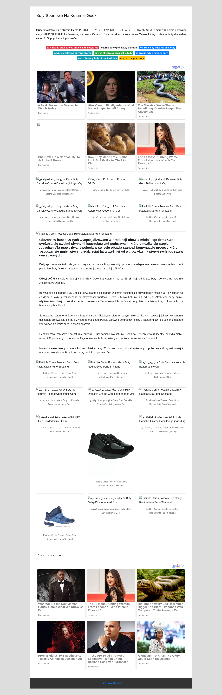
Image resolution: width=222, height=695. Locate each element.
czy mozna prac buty (132, 58)
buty (119, 683)
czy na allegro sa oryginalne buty (113, 53)
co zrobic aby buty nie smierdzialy (97, 58)
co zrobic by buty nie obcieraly (157, 47)
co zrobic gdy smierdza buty (152, 53)
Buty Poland (108, 683)
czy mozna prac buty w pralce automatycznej (72, 47)
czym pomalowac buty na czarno (72, 53)
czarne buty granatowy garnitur (119, 47)
